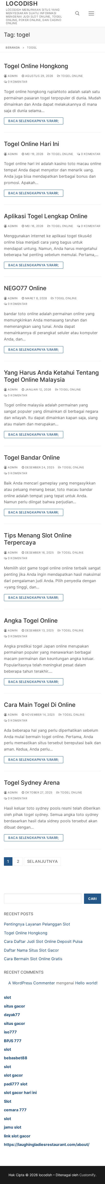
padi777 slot (15, 1083)
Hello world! (86, 982)
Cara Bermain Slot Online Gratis (33, 958)
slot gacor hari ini (20, 1092)
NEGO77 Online (25, 288)
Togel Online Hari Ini (31, 143)
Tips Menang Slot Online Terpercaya (38, 539)
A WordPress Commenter (31, 982)
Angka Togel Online (31, 620)
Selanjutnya (42, 861)
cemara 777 (15, 1109)
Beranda (13, 47)
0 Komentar (17, 81)
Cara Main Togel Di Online (39, 704)
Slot (7, 1101)
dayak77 (12, 1014)
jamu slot (12, 1127)
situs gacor (14, 1006)
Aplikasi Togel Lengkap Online (45, 216)
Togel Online (71, 76)
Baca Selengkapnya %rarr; (33, 121)
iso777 (10, 1032)
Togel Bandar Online (32, 457)
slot (7, 997)
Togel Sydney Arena (32, 782)
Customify (87, 1175)
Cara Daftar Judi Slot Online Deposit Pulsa (43, 941)
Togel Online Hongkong (36, 66)
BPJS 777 (12, 1040)
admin (12, 76)
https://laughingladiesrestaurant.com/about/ (46, 1144)
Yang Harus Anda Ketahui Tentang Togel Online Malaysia (51, 376)
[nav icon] (91, 13)
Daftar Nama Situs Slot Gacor (31, 950)
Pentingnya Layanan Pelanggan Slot (37, 924)
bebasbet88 (15, 1057)
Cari (92, 899)
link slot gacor (17, 1135)
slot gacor (13, 1075)
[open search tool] (77, 13)
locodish (22, 3)
